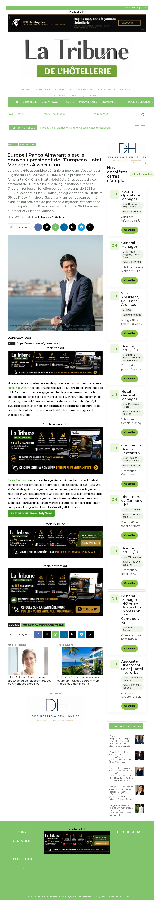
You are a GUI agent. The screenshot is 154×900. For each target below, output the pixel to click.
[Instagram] (98, 114)
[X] (101, 114)
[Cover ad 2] (55, 450)
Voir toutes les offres (142, 174)
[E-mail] (72, 227)
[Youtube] (104, 114)
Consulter (129, 230)
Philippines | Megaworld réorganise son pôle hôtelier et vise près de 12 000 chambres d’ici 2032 (121, 740)
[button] (131, 115)
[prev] (137, 127)
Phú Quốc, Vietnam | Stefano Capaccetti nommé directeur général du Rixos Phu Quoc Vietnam (120, 757)
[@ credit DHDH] (77, 31)
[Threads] (107, 114)
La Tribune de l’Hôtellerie (50, 217)
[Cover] (55, 379)
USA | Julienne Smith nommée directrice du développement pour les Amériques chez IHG (30, 680)
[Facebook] (95, 114)
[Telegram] (81, 227)
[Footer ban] (77, 842)
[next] (143, 127)
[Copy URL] (90, 227)
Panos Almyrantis (18, 388)
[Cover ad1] (55, 592)
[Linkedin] (64, 227)
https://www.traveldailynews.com (37, 343)
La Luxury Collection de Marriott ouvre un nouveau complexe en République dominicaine (78, 680)
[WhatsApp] (55, 227)
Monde (12, 144)
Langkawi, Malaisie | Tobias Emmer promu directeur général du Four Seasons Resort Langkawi (121, 810)
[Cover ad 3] (55, 561)
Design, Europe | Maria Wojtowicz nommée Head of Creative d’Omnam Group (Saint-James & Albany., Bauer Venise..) (121, 792)
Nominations (27, 144)
